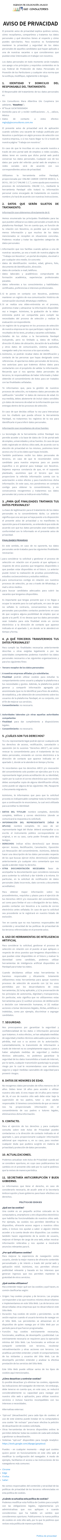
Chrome (6, 1469)
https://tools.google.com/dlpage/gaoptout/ (24, 1443)
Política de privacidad (47, 1536)
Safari (5, 1479)
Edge (4, 1472)
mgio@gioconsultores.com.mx (17, 122)
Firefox (5, 1476)
